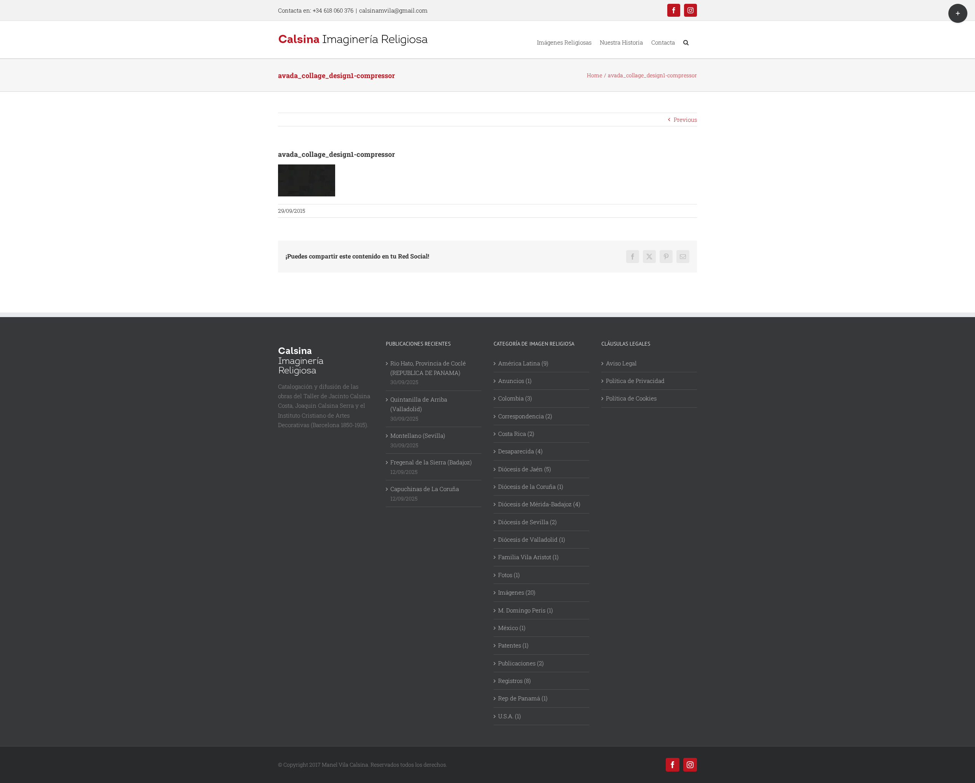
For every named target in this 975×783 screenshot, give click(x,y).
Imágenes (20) (516, 592)
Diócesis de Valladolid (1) (531, 539)
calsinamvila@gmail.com (393, 10)
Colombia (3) (515, 398)
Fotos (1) (509, 575)
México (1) (512, 628)
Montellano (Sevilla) (417, 435)
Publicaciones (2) (521, 663)
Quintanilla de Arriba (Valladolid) (418, 404)
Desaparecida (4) (520, 451)
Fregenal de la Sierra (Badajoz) (431, 462)
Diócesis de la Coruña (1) (530, 486)
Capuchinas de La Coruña (424, 489)
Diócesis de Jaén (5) (524, 469)
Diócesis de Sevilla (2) (527, 522)
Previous (685, 119)
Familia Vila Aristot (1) (528, 557)
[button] (686, 39)
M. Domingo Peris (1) (525, 610)
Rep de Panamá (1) (523, 698)
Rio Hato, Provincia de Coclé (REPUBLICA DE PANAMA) (428, 367)
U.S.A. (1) (509, 716)
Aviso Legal (621, 363)
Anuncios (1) (515, 380)
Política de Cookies (631, 398)
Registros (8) (514, 680)
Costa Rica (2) (516, 433)
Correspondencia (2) (525, 416)
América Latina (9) (523, 363)
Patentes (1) (513, 645)
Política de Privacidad (635, 380)
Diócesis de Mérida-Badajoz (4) (539, 504)
